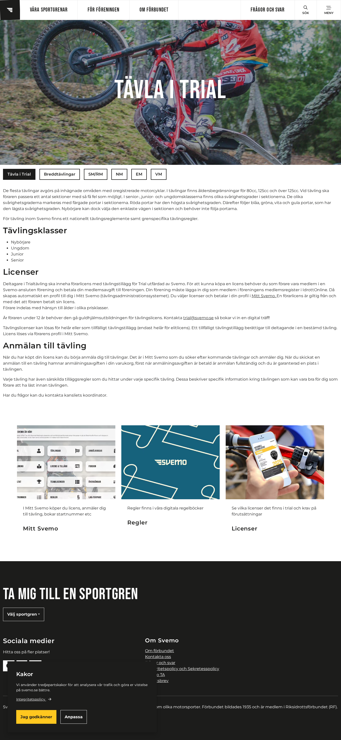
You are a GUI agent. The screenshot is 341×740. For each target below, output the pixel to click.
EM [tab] (139, 174)
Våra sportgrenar (49, 9)
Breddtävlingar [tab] (59, 174)
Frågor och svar (268, 9)
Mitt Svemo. (264, 295)
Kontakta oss (158, 656)
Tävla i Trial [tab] (19, 174)
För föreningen (104, 9)
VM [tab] (158, 174)
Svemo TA (155, 674)
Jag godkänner (36, 717)
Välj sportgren (22, 614)
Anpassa (74, 717)
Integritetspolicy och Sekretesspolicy (182, 668)
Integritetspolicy (30, 699)
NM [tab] (119, 174)
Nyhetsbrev (157, 680)
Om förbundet (154, 9)
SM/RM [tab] (95, 174)
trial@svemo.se (198, 317)
